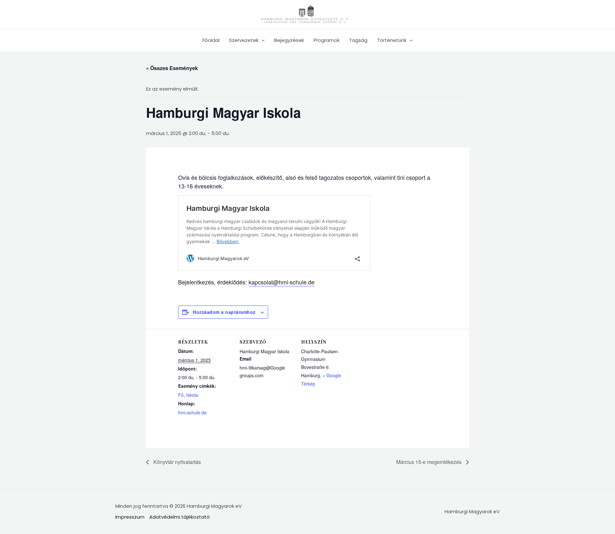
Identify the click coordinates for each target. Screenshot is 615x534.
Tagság (358, 40)
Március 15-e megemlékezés (429, 462)
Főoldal (210, 40)
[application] (261, 40)
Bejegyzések (289, 40)
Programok (327, 40)
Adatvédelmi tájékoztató (179, 517)
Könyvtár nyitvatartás (176, 462)
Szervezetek (243, 40)
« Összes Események (172, 68)
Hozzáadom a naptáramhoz (224, 312)
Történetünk (391, 40)
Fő (181, 395)
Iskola (192, 395)
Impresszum (129, 517)
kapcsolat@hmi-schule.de (282, 282)
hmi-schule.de (192, 412)
